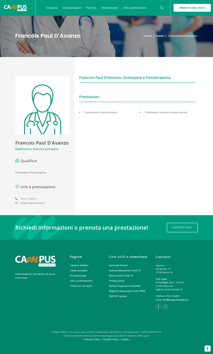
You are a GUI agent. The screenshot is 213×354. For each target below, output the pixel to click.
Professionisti (78, 275)
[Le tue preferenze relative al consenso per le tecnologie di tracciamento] (208, 349)
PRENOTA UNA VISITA (192, 8)
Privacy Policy (92, 339)
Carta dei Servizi (118, 265)
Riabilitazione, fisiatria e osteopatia (36, 149)
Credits (125, 339)
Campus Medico (79, 265)
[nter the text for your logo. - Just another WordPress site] (15, 8)
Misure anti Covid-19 (121, 275)
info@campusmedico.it (175, 299)
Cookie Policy (110, 339)
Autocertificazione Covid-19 (125, 270)
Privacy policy (116, 280)
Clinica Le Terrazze (81, 286)
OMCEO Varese (118, 296)
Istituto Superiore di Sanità (124, 286)
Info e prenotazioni (81, 280)
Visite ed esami (78, 270)
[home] (35, 257)
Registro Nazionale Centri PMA (127, 291)
